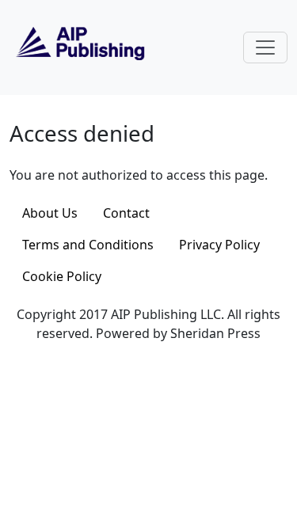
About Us (50, 213)
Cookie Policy (61, 276)
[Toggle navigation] (265, 47)
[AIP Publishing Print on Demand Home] (79, 46)
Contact (126, 213)
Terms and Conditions (88, 244)
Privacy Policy (219, 244)
